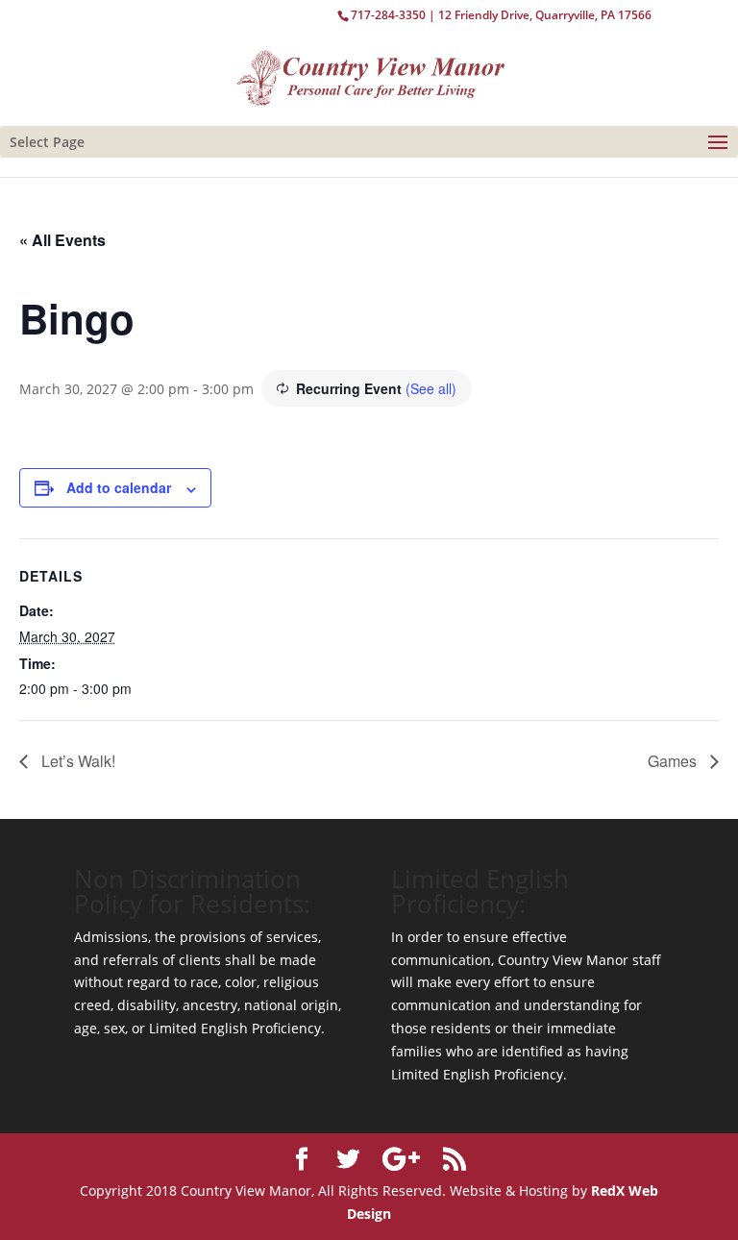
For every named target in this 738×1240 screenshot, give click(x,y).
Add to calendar (118, 487)
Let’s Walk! (76, 761)
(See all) (431, 388)
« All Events (62, 240)
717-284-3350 (388, 15)
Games (674, 761)
